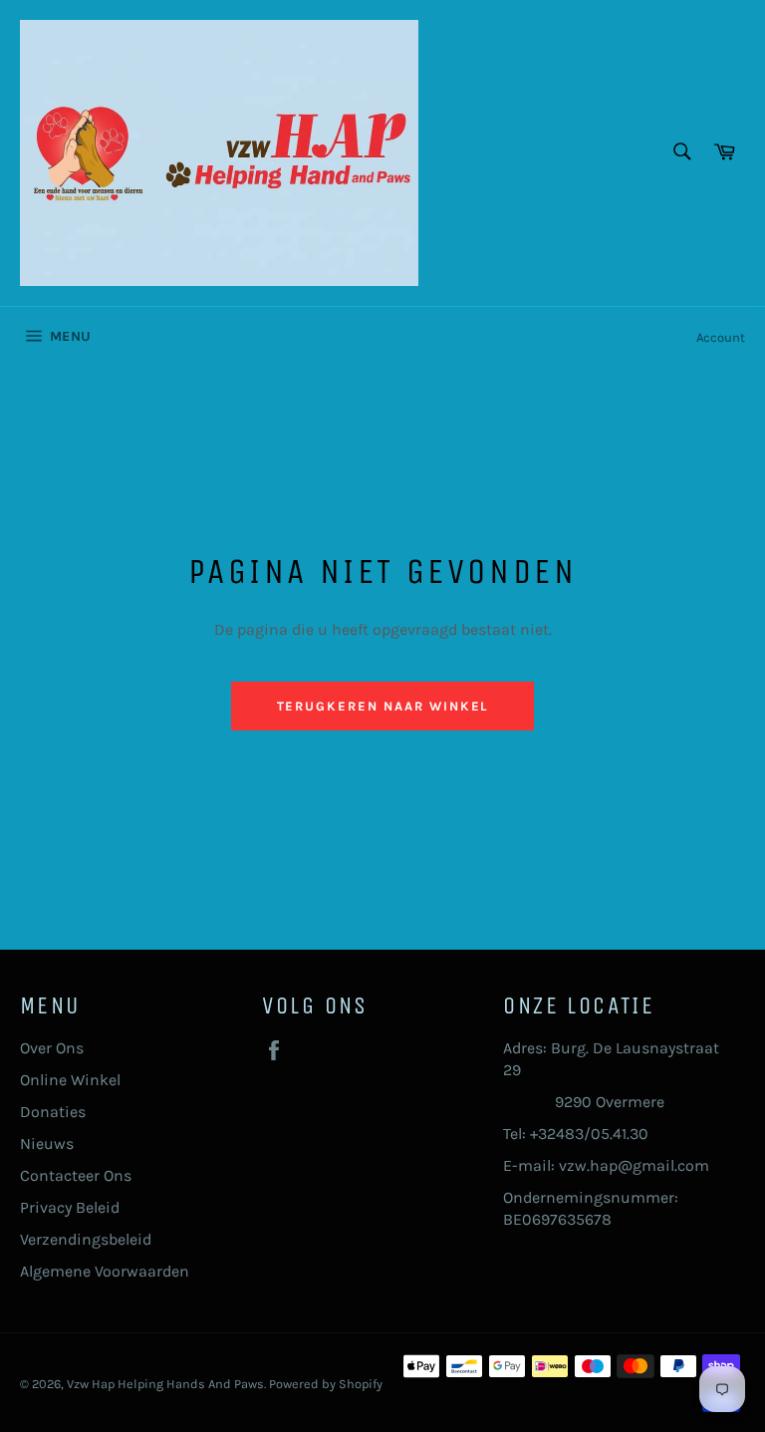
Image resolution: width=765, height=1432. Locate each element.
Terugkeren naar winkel (383, 706)
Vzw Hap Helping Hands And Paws (165, 1383)
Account (720, 337)
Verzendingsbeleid (85, 1239)
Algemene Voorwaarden (104, 1271)
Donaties (53, 1111)
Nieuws (47, 1143)
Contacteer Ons (75, 1175)
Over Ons (52, 1047)
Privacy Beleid (70, 1207)
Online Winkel (70, 1079)
